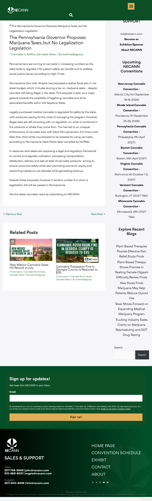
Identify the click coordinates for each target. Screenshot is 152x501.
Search (118, 347)
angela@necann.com (38, 473)
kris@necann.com (131, 34)
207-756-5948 (13, 470)
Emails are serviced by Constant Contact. (116, 409)
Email (13, 392)
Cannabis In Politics (23, 54)
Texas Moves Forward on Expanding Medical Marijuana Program (131, 309)
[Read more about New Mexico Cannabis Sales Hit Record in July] (31, 249)
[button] (131, 6)
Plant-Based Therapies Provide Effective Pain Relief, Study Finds (131, 251)
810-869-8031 (13, 473)
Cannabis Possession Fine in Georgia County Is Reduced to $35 (77, 269)
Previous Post (12, 214)
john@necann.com (37, 470)
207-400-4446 (14, 483)
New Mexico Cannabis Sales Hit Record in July (29, 266)
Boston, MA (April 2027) (132, 153)
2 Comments (62, 277)
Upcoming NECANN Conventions (132, 67)
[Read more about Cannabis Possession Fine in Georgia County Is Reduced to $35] (77, 250)
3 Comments (16, 272)
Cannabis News (46, 54)
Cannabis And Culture (34, 272)
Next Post (98, 214)
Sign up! (76, 417)
